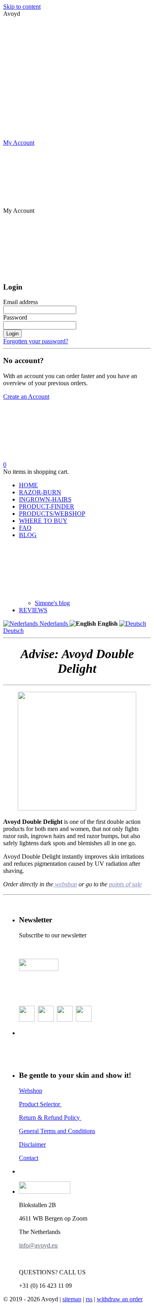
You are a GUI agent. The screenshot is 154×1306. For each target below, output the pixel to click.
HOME (28, 485)
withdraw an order (120, 1299)
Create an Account (26, 396)
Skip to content (22, 6)
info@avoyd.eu (38, 1245)
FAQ (25, 527)
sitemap (71, 1299)
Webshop (30, 1090)
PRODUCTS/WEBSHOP (52, 513)
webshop (65, 884)
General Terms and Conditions (57, 1131)
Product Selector (40, 1104)
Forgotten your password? (35, 341)
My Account (18, 142)
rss (89, 1299)
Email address (20, 302)
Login (12, 334)
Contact (28, 1158)
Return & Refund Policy (50, 1117)
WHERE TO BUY (43, 520)
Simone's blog (52, 603)
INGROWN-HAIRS (45, 499)
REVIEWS (33, 610)
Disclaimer (32, 1144)
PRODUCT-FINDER (46, 506)
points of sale (125, 884)
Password (15, 317)
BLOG (28, 535)
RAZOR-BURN (40, 492)
